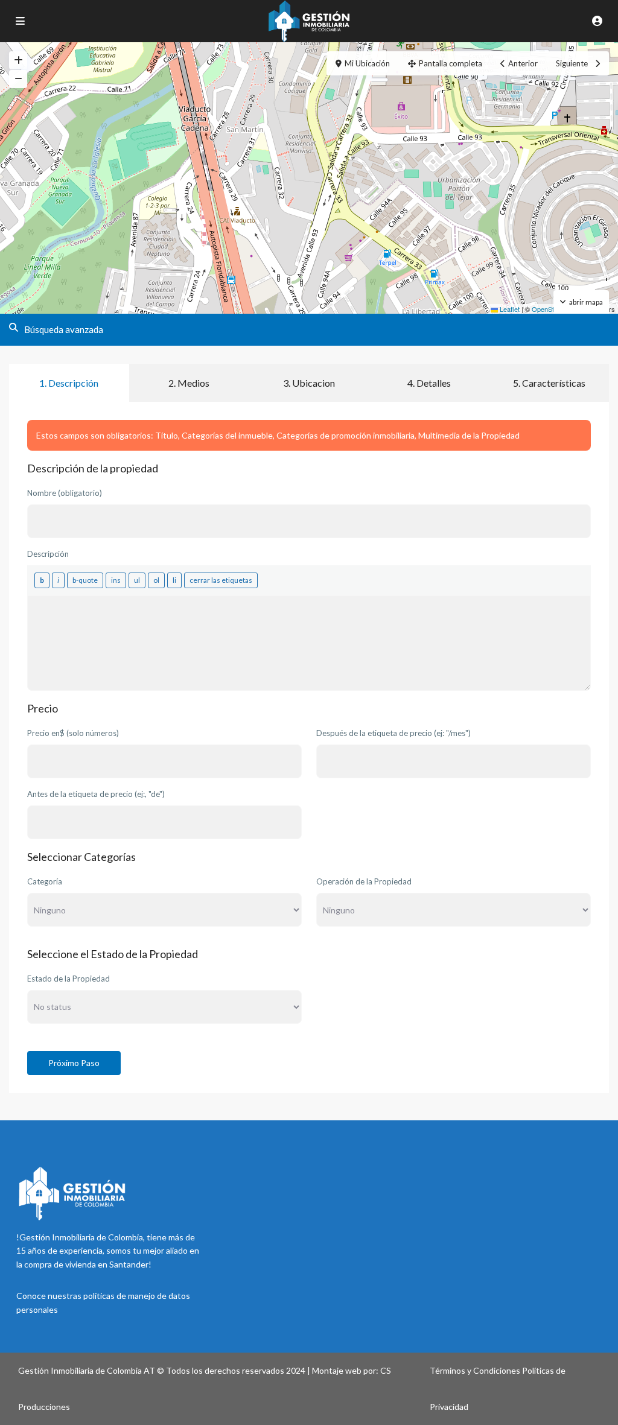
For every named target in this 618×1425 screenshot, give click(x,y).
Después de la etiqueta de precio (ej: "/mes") (393, 733)
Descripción (48, 554)
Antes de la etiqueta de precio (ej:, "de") (96, 794)
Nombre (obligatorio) (64, 493)
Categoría (44, 881)
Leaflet (509, 309)
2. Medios (188, 383)
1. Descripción (68, 383)
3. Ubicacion (309, 383)
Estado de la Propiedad (68, 978)
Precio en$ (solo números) (73, 733)
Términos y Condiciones (475, 1370)
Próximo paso (74, 1063)
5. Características (549, 383)
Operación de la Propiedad (364, 881)
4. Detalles (429, 383)
